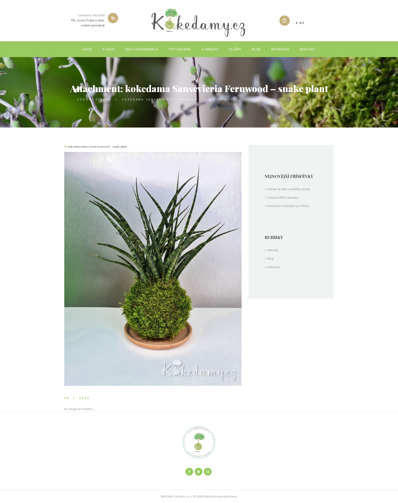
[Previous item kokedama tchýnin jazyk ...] (108, 268)
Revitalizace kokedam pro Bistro (288, 206)
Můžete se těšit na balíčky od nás (288, 189)
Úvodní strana (94, 99)
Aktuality (272, 250)
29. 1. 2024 (77, 398)
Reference (274, 267)
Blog (270, 259)
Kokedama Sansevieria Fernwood (160, 99)
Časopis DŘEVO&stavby (282, 198)
